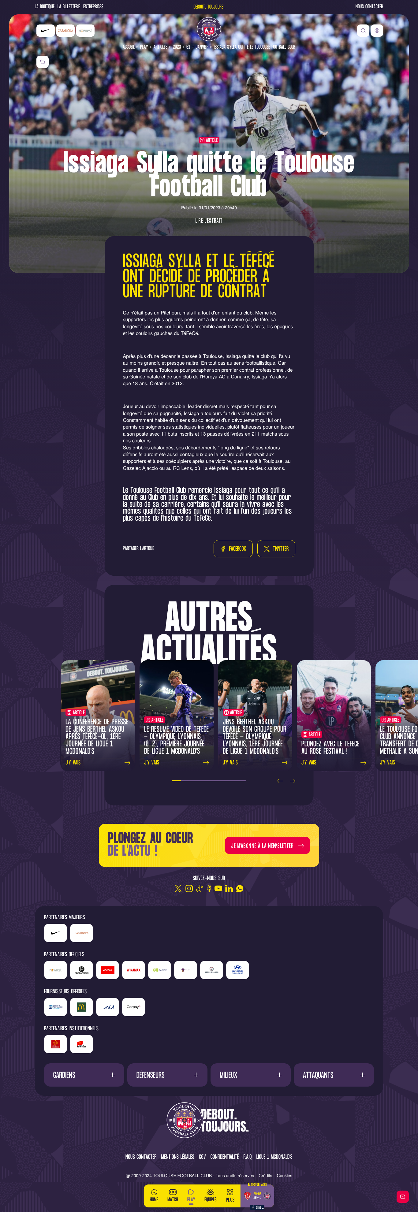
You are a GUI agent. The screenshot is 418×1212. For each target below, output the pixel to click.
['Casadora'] (65, 30)
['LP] (81, 970)
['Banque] (55, 1007)
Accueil (129, 47)
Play (144, 47)
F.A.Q (247, 1157)
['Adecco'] (107, 970)
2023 (177, 47)
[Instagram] (189, 888)
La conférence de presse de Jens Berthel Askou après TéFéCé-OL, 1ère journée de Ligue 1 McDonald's (97, 737)
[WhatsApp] (240, 888)
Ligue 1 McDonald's (274, 1157)
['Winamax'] (133, 970)
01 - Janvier (197, 47)
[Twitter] (178, 888)
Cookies (285, 1175)
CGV (202, 1157)
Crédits (265, 1175)
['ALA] (107, 1007)
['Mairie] (81, 1044)
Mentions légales (177, 1157)
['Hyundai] (237, 970)
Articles (161, 47)
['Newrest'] (85, 30)
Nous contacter (369, 7)
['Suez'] (159, 970)
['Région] (55, 1044)
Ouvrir (84, 1075)
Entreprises (93, 7)
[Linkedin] (229, 888)
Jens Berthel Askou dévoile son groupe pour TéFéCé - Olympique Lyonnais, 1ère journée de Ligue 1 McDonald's (254, 737)
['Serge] (211, 970)
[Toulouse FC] (209, 29)
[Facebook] (209, 888)
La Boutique (44, 7)
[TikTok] (199, 888)
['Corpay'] (133, 1007)
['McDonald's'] (81, 1007)
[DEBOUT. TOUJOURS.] (209, 1121)
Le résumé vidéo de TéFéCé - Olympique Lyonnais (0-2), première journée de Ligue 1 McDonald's (176, 740)
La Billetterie (69, 7)
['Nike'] (45, 30)
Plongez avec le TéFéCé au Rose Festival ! (330, 748)
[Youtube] (218, 888)
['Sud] (185, 970)
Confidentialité (225, 1157)
